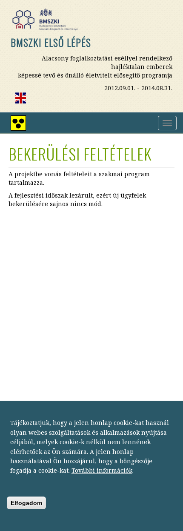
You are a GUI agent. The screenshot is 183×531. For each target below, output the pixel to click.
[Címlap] (48, 19)
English (20, 97)
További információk (101, 470)
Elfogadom (26, 502)
